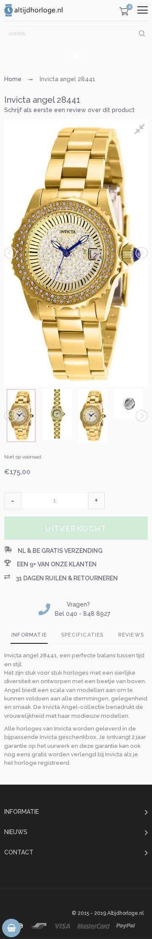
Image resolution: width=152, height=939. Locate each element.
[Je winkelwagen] (123, 12)
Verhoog (96, 500)
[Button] (142, 10)
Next (141, 253)
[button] (12, 500)
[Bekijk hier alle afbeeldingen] (141, 130)
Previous (11, 253)
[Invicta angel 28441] (21, 416)
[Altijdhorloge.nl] (33, 10)
